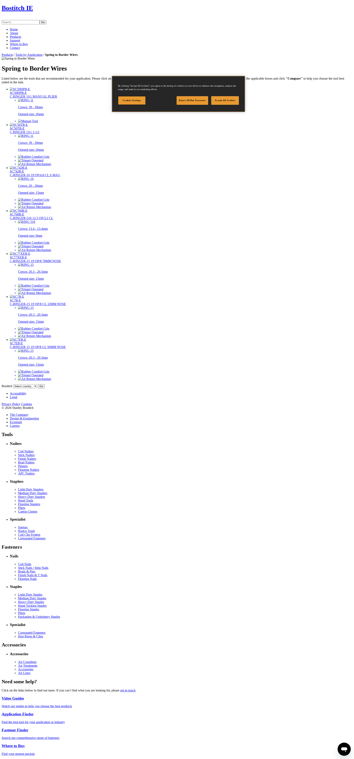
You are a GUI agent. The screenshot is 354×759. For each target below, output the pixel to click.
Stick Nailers (26, 455)
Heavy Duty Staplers (31, 496)
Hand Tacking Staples (32, 605)
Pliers (21, 508)
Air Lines (24, 673)
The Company (19, 414)
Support (15, 40)
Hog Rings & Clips (30, 636)
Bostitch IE (17, 8)
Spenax (23, 527)
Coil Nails (24, 564)
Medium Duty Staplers (32, 493)
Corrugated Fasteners (31, 538)
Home (14, 29)
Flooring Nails (27, 579)
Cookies (26, 404)
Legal (13, 397)
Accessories (25, 669)
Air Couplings (27, 662)
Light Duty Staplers (30, 489)
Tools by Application (28, 54)
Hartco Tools (26, 531)
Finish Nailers (27, 458)
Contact (15, 48)
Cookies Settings (132, 100)
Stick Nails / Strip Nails (33, 568)
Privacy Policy (11, 404)
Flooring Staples (28, 609)
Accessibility (18, 393)
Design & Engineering (24, 418)
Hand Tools (25, 500)
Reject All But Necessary (192, 100)
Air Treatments (27, 665)
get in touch (127, 690)
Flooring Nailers (28, 469)
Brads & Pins (26, 571)
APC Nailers (26, 473)
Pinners (23, 466)
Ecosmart (16, 422)
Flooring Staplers (29, 504)
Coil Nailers (26, 451)
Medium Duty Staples (32, 598)
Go (43, 22)
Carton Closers (27, 511)
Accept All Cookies (225, 100)
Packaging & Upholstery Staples (39, 616)
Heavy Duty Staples (31, 602)
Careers (15, 425)
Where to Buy (19, 44)
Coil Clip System (29, 534)
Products (15, 36)
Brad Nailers (26, 462)
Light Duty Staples (30, 594)
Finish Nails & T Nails (32, 575)
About (14, 33)
